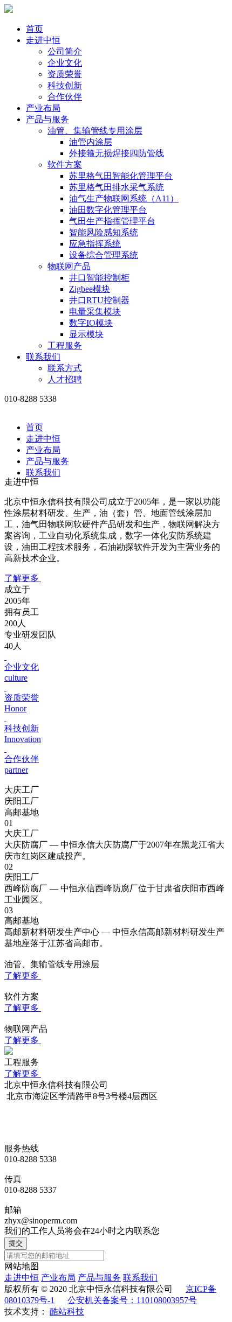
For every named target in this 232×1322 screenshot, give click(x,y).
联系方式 (64, 368)
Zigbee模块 (89, 288)
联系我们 (43, 356)
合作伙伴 (64, 96)
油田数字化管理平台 (108, 209)
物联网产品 (69, 266)
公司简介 (64, 51)
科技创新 (64, 85)
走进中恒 (43, 40)
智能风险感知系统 (103, 232)
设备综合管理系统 (103, 255)
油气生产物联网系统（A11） (124, 198)
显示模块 (86, 334)
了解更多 (22, 578)
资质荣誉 (64, 74)
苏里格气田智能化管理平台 (121, 175)
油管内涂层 (90, 141)
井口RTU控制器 (99, 300)
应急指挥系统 (95, 243)
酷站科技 (67, 1311)
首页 (34, 28)
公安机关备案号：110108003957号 (132, 1300)
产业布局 (43, 108)
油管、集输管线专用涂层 (94, 130)
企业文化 (64, 62)
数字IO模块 (91, 322)
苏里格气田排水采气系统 (116, 187)
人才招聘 (64, 379)
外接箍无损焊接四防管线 (116, 153)
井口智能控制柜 (99, 277)
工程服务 (64, 345)
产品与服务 (47, 119)
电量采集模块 (95, 311)
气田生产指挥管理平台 (112, 221)
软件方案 (64, 164)
